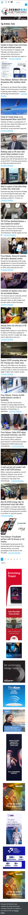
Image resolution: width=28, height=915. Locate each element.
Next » (4, 563)
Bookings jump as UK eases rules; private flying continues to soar (13, 152)
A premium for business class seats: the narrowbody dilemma (14, 292)
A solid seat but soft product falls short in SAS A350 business (13, 468)
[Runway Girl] (14, 14)
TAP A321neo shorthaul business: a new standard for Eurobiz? (13, 222)
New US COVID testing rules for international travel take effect (12, 503)
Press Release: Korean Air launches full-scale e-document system (13, 257)
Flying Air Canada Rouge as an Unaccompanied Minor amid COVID (13, 118)
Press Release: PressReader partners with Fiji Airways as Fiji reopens (12, 539)
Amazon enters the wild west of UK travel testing (13, 326)
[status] (24, 904)
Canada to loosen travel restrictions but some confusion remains (14, 46)
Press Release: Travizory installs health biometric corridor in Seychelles (12, 397)
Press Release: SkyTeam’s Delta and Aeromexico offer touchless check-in (14, 82)
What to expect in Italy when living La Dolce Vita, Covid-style (13, 187)
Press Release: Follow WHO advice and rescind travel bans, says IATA (13, 433)
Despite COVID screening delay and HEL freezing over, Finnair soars (14, 361)
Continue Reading (15, 59)
